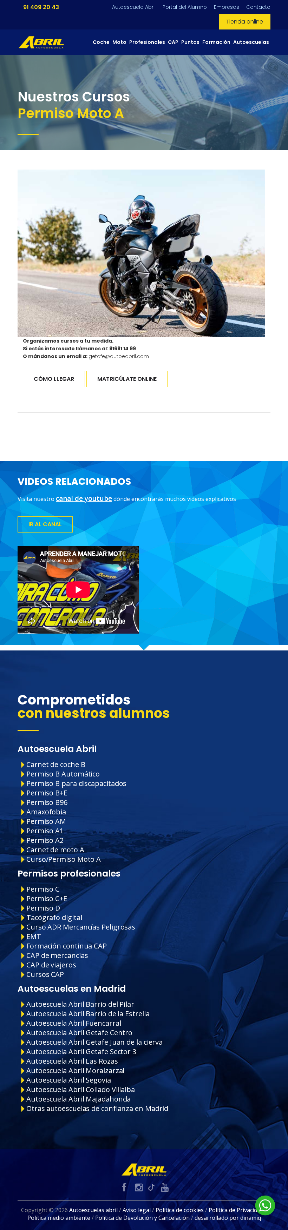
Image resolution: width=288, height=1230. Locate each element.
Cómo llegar (54, 379)
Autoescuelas (251, 42)
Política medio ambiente (58, 1218)
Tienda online (244, 22)
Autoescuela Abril (134, 7)
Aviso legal (137, 1210)
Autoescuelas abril (93, 1210)
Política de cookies (180, 1210)
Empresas (226, 7)
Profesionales (147, 42)
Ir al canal (45, 524)
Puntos (190, 42)
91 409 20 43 (41, 7)
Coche (101, 42)
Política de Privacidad (236, 1210)
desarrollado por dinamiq (228, 1218)
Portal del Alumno (185, 7)
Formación (216, 42)
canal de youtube (84, 498)
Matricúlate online (127, 379)
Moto (119, 42)
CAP (173, 42)
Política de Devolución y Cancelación (142, 1218)
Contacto (258, 7)
